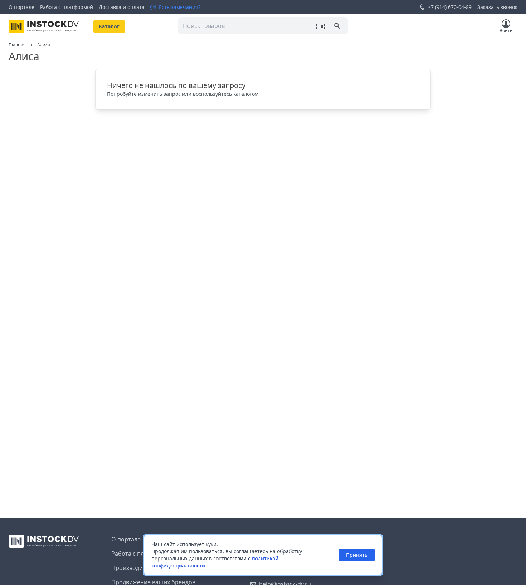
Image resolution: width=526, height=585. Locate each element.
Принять (356, 554)
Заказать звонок (497, 7)
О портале (21, 7)
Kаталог (109, 26)
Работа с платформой (66, 7)
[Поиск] (338, 26)
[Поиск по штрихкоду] (320, 26)
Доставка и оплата (122, 7)
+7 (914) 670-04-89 (450, 7)
